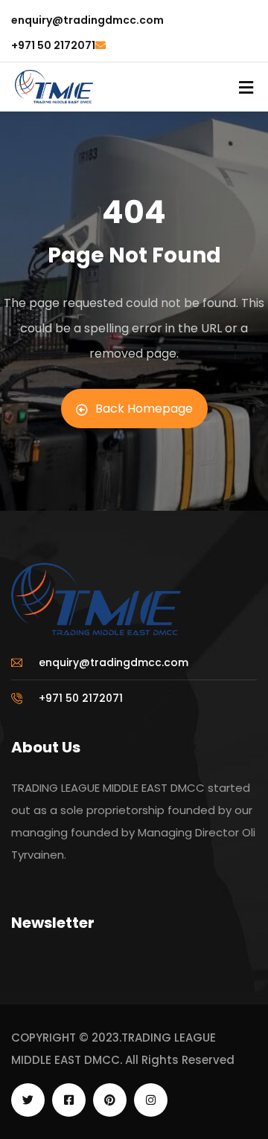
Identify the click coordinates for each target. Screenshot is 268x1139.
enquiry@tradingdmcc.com (87, 20)
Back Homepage (144, 408)
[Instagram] (151, 1100)
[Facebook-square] (69, 1100)
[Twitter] (28, 1100)
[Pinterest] (110, 1100)
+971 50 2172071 (53, 45)
